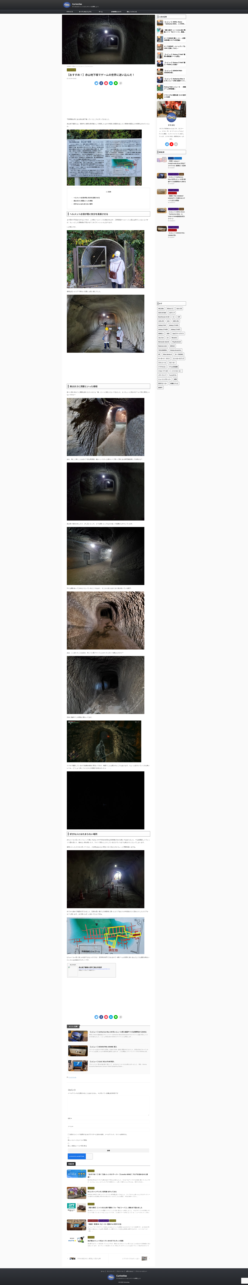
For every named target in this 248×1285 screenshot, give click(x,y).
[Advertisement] (108, 101)
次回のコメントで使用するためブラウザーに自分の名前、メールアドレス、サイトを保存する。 (99, 1134)
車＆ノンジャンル (132, 12)
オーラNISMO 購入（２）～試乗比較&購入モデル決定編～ (174, 39)
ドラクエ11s (162, 367)
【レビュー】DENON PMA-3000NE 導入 (103, 1047)
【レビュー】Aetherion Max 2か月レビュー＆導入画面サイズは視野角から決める (118, 1032)
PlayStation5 (176, 342)
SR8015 (172, 346)
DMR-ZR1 (176, 321)
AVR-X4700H (162, 313)
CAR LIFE (161, 321)
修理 (175, 379)
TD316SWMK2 (162, 350)
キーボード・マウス (164, 358)
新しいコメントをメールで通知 (77, 1140)
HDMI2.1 (161, 333)
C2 (173, 317)
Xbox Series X (167, 354)
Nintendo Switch (163, 342)
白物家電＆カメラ (116, 12)
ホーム (102, 1271)
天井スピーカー (162, 383)
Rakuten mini (162, 346)
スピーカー (172, 363)
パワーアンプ (162, 375)
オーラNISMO (179, 354)
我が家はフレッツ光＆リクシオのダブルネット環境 (105, 1241)
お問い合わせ (129, 1271)
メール (70, 1126)
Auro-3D (179, 308)
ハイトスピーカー (176, 371)
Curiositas (77, 4)
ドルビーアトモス (163, 371)
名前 (70, 1118)
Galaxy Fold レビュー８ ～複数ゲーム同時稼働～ (175, 88)
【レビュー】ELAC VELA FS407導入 (101, 1061)
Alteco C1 (170, 308)
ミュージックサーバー (164, 379)
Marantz (174, 338)
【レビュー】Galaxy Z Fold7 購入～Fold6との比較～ (174, 63)
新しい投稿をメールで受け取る (77, 1146)
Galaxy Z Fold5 (163, 329)
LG (167, 338)
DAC (168, 321)
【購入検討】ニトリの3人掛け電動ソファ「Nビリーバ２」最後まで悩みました (115, 1207)
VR (159, 354)
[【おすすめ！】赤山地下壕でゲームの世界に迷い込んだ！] (111, 83)
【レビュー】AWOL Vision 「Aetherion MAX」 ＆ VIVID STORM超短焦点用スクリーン (174, 23)
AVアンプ (172, 313)
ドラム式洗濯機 (173, 367)
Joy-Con (161, 338)
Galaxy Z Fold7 (175, 329)
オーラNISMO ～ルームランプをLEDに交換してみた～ (174, 47)
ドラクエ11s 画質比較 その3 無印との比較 (175, 96)
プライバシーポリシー (141, 1271)
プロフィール (119, 1271)
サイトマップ (110, 1271)
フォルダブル (172, 375)
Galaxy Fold (162, 325)
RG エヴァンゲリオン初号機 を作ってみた (102, 1191)
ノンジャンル (72, 1077)
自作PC (160, 387)
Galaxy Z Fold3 (173, 325)
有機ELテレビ (174, 383)
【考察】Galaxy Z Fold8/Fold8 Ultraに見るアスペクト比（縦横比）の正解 (177, 163)
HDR (168, 333)
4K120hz (161, 308)
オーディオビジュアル (85, 12)
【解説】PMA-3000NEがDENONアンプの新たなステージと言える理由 (176, 198)
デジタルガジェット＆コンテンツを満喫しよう (128, 1278)
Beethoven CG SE (163, 317)
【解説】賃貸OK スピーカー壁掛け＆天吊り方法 (104, 1224)
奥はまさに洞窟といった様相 (83, 201)
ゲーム (101, 12)
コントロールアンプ (178, 358)
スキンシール (162, 363)
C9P (178, 317)
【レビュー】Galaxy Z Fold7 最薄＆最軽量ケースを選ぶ (174, 55)
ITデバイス (70, 12)
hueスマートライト (178, 333)
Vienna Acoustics (175, 350)
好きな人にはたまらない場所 (83, 204)
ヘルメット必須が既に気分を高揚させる (87, 198)
